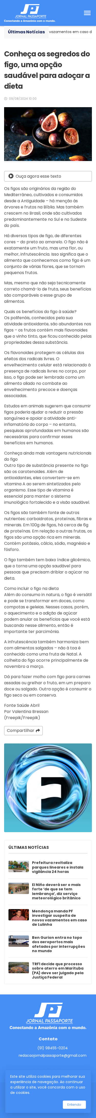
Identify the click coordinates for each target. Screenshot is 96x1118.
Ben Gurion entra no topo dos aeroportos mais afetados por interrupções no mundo (58, 944)
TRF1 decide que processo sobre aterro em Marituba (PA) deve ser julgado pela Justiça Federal (57, 971)
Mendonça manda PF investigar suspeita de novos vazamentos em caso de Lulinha (59, 918)
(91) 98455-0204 (52, 1048)
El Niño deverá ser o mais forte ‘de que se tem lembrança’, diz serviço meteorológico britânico (56, 892)
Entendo (74, 1104)
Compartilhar (20, 730)
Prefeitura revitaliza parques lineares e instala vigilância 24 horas (57, 867)
